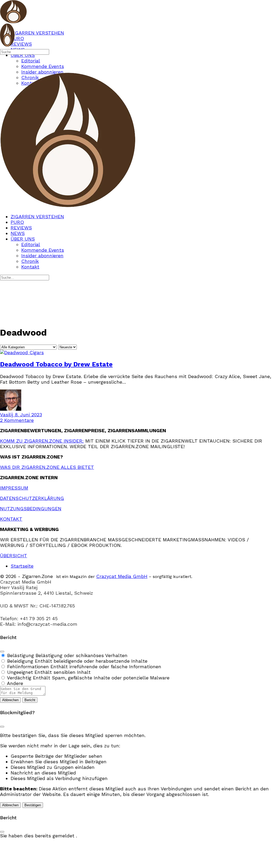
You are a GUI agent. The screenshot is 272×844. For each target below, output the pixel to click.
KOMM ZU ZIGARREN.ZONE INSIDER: (42, 441)
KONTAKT (11, 519)
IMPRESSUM (14, 488)
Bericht (29, 700)
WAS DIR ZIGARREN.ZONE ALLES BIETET (47, 467)
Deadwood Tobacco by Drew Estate (56, 364)
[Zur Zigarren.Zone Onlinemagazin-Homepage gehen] (13, 20)
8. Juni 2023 (28, 414)
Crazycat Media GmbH (121, 576)
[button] (136, 841)
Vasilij (7, 414)
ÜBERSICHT (13, 555)
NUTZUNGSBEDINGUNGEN (30, 508)
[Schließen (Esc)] (2, 651)
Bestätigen (32, 805)
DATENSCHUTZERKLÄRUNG (32, 498)
